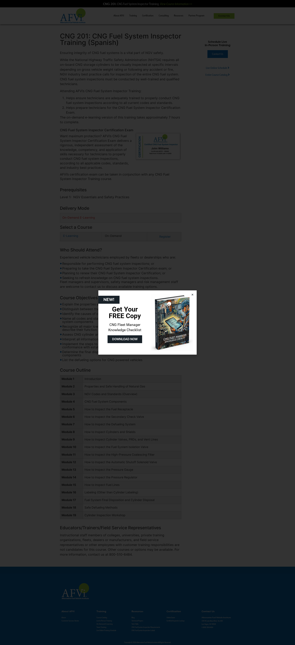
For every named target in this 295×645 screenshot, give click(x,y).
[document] (147, 322)
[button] (192, 294)
